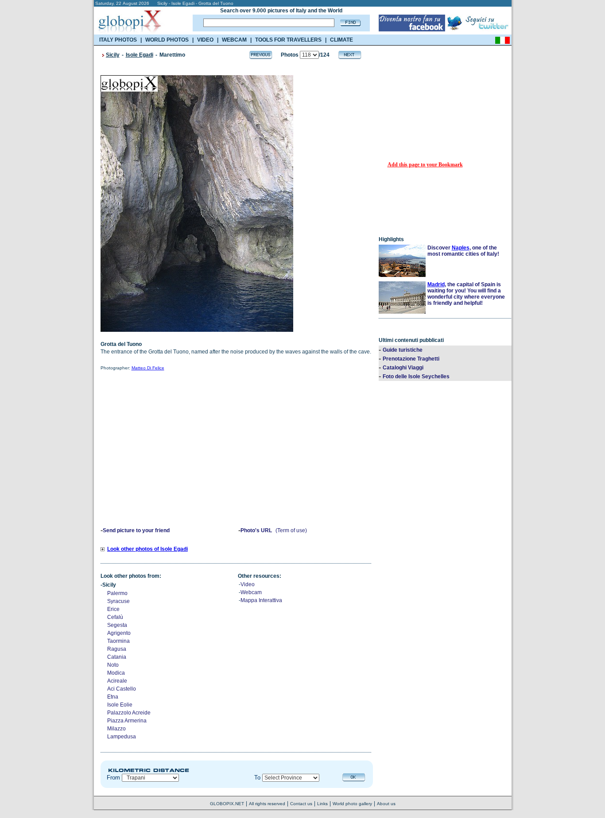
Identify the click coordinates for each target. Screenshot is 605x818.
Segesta (117, 625)
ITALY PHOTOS (118, 40)
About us (386, 803)
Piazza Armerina (127, 721)
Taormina (118, 641)
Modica (116, 673)
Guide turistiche (403, 350)
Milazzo (116, 729)
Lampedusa (121, 737)
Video (247, 584)
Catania (116, 657)
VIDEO (205, 40)
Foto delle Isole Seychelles (416, 376)
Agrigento (119, 633)
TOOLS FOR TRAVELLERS (288, 40)
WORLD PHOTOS (167, 40)
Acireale (117, 681)
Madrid (436, 284)
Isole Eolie (119, 705)
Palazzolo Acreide (129, 713)
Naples (460, 248)
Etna (112, 697)
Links (322, 803)
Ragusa (116, 649)
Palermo (117, 593)
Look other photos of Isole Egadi (147, 549)
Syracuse (118, 601)
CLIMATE (341, 40)
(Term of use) (291, 530)
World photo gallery (352, 803)
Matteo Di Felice (148, 367)
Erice (113, 609)
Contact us (301, 803)
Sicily (113, 55)
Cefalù (115, 617)
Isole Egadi (139, 55)
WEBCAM (234, 40)
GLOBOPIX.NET (227, 803)
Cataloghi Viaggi (403, 368)
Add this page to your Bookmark (425, 164)
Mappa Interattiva (261, 600)
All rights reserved (267, 803)
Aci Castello (121, 689)
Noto (113, 665)
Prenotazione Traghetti (411, 359)
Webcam (251, 592)
